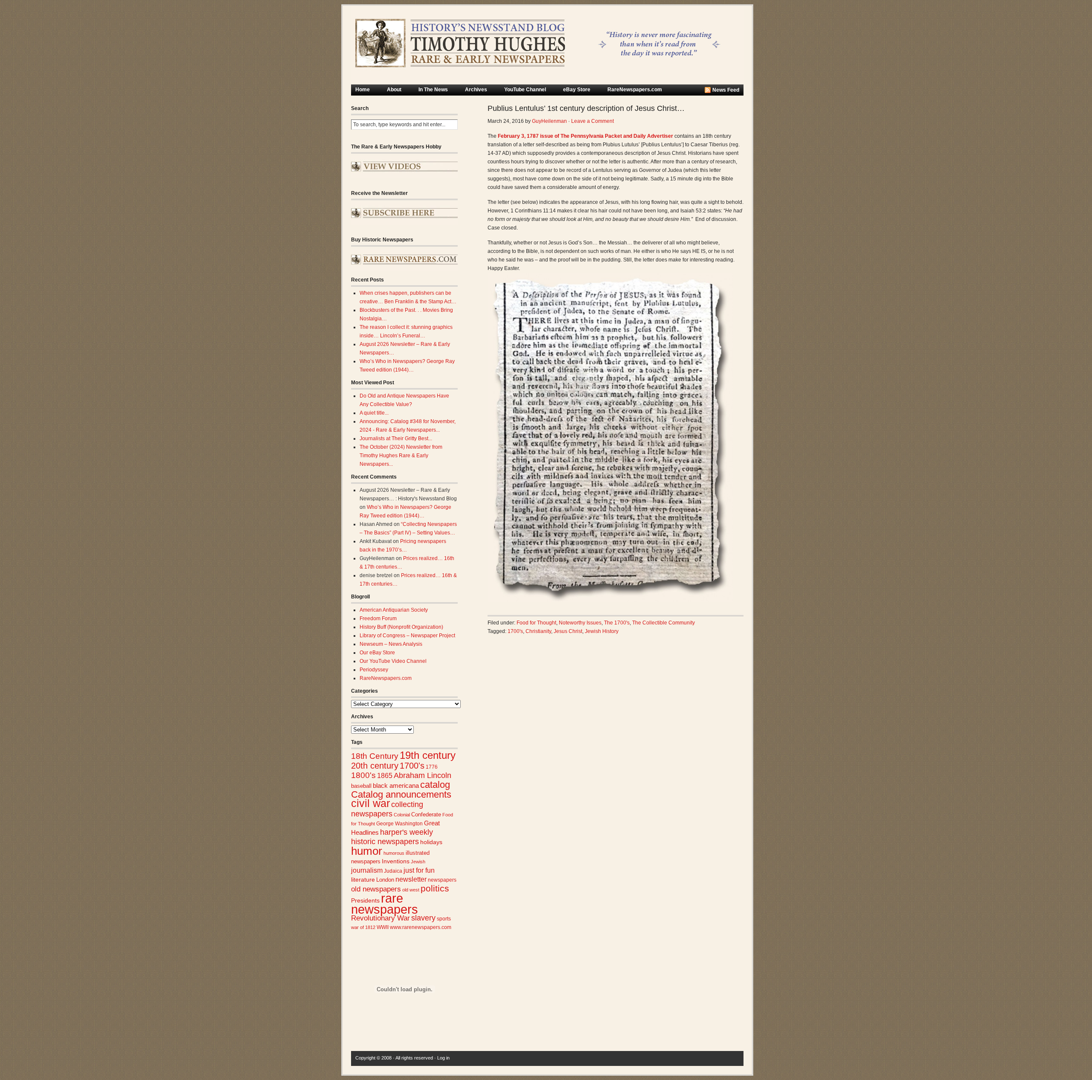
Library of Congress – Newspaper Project (407, 636)
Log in (443, 1057)
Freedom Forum (378, 618)
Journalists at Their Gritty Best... (396, 438)
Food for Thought (536, 623)
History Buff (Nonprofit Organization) (401, 627)
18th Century (374, 756)
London (385, 880)
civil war (370, 803)
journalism (367, 870)
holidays (431, 842)
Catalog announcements (401, 794)
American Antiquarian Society (394, 610)
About (394, 90)
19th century (428, 755)
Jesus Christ (568, 631)
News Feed (725, 90)
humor (366, 851)
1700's (412, 765)
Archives (476, 90)
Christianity (538, 631)
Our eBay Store (377, 653)
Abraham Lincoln (422, 775)
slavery (423, 917)
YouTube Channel (525, 90)
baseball (361, 786)
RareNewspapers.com (634, 90)
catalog (435, 784)
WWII (383, 927)
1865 (384, 775)
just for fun (419, 870)
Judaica (393, 871)
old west (410, 889)
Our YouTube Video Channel (393, 661)
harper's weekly (406, 832)
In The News (433, 90)
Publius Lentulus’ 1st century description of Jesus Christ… (586, 108)
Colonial (402, 814)
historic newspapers (385, 841)
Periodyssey (374, 670)
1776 (432, 767)
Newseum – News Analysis (391, 644)
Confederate (426, 814)
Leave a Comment (592, 121)
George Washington (399, 824)
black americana (396, 785)
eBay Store (576, 90)
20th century (374, 765)
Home (362, 90)
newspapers (442, 880)
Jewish (418, 861)
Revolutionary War (380, 918)
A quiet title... (374, 413)
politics (435, 888)
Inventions (396, 861)
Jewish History (602, 631)
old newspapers (376, 889)
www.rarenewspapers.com (420, 927)
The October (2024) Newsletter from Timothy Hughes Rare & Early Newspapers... (401, 455)
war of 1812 (363, 927)
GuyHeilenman (549, 121)
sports (444, 919)
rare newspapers (384, 903)
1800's (363, 775)
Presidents (365, 900)
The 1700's (617, 623)
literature (363, 880)
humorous (393, 853)
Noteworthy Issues (580, 623)
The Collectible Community (663, 623)
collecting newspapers (387, 809)
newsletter (411, 879)
